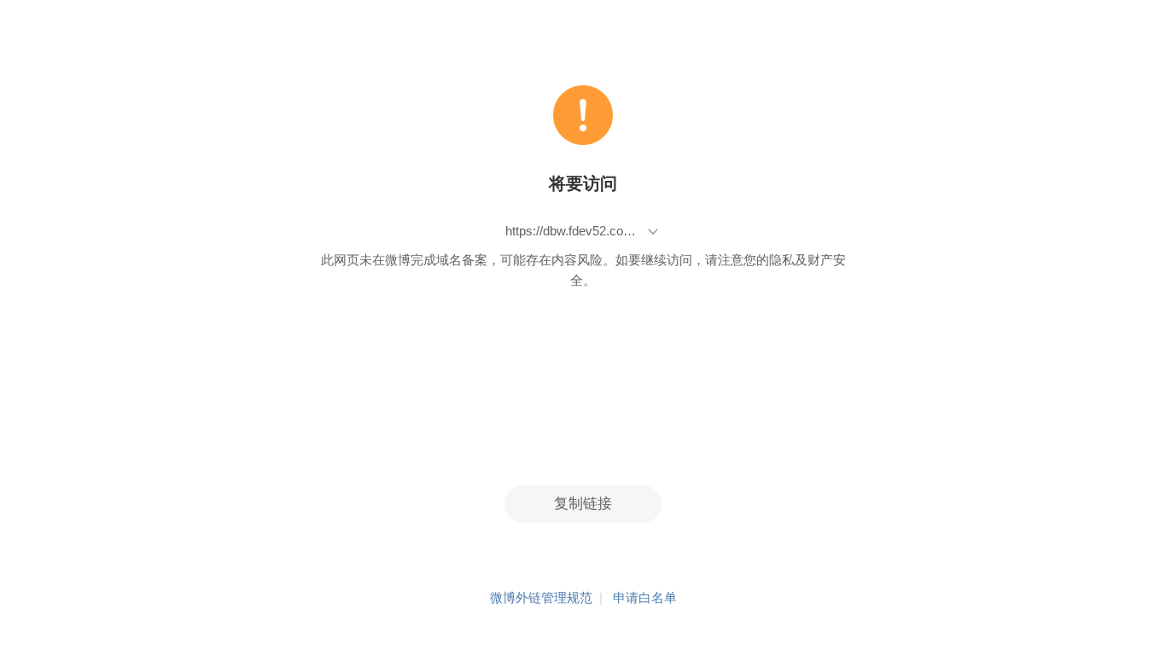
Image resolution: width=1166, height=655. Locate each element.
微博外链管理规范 (541, 597)
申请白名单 (645, 597)
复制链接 (583, 504)
